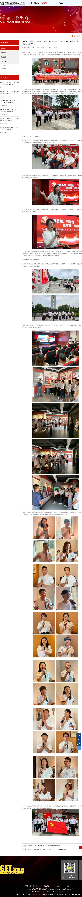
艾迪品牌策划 (76, 894)
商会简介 (37, 3)
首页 (30, 3)
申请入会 (60, 3)
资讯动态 (44, 3)
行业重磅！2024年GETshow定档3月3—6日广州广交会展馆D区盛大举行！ (42, 845)
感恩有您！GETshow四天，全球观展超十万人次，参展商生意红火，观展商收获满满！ (45, 849)
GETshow (52, 3)
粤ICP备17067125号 (67, 889)
